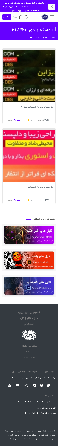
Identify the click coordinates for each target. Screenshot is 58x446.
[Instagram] (26, 385)
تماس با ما (29, 357)
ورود (15, 17)
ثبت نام (6, 17)
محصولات (44, 37)
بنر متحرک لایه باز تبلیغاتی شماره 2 (37, 107)
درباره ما (29, 352)
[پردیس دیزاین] (45, 17)
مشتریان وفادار (29, 346)
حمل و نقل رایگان (29, 318)
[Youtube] (18, 385)
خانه (54, 37)
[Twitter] (48, 385)
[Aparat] (41, 385)
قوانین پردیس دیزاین (29, 312)
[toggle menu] (52, 17)
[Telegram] (34, 385)
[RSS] (9, 385)
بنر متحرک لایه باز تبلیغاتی (40, 187)
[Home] (29, 335)
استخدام (29, 324)
